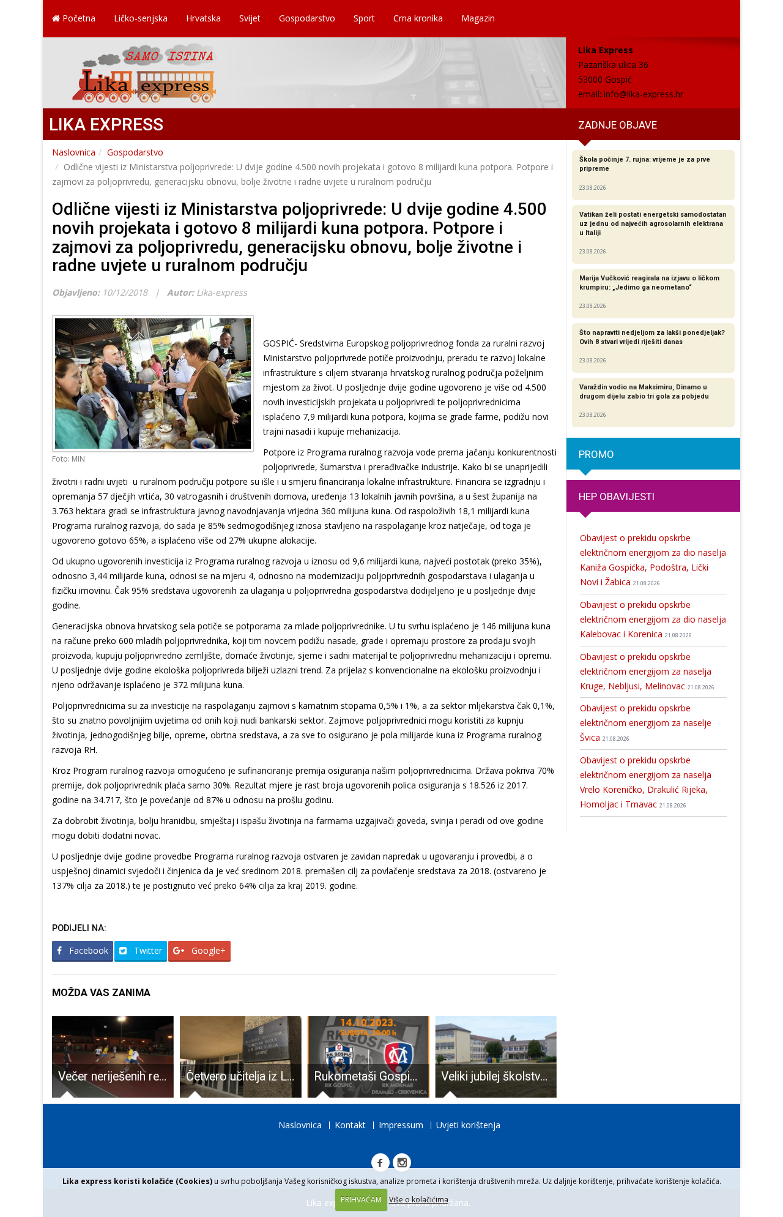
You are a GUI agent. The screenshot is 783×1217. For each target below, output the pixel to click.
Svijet (250, 18)
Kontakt (350, 1125)
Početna (77, 18)
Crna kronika (418, 18)
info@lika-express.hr (643, 94)
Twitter (147, 950)
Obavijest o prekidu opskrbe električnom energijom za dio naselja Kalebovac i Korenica (653, 619)
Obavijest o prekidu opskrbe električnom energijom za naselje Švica (645, 722)
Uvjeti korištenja (468, 1125)
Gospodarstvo (307, 18)
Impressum (401, 1125)
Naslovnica (73, 152)
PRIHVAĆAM (361, 1199)
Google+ (207, 950)
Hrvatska (203, 18)
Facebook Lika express (380, 1162)
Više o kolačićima (418, 1199)
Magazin (478, 18)
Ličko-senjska (141, 18)
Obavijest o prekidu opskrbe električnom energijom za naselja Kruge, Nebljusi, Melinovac (647, 671)
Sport (364, 18)
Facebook (87, 950)
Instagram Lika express (402, 1162)
